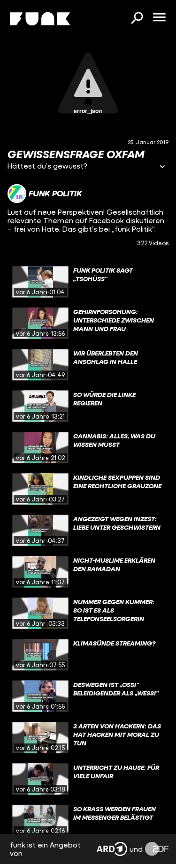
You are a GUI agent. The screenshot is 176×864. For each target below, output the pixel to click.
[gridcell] (88, 282)
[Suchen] (136, 19)
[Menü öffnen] (159, 18)
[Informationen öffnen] (162, 167)
